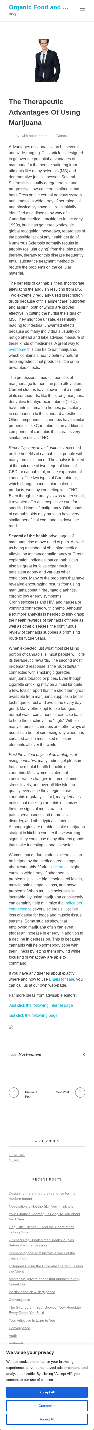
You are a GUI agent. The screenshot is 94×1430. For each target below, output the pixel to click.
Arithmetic (17, 1343)
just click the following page (33, 1015)
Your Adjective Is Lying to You (32, 1320)
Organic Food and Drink (43, 7)
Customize (47, 1406)
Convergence (19, 1300)
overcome (17, 349)
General (62, 136)
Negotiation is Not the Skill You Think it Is (41, 1206)
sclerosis (60, 867)
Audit (13, 1336)
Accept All (47, 1392)
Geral (15, 1160)
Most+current (30, 1054)
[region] (47, 1387)
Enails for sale (61, 979)
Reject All (47, 1419)
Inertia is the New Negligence (32, 1292)
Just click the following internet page (41, 1005)
